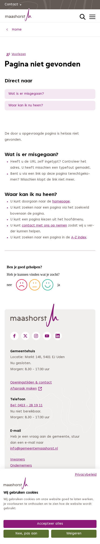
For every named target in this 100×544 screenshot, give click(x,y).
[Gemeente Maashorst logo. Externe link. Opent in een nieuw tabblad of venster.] (15, 483)
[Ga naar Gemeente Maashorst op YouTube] (47, 336)
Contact (11, 4)
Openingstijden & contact (31, 382)
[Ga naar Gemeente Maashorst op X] (25, 336)
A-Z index (78, 237)
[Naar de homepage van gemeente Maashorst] (19, 15)
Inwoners (17, 459)
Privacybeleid (86, 475)
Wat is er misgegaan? (26, 94)
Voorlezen (19, 54)
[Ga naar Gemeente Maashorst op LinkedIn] (57, 336)
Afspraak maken (26, 389)
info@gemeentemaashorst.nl (34, 448)
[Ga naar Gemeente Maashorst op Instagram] (36, 336)
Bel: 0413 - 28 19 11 (26, 405)
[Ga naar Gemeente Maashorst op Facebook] (14, 336)
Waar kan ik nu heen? (25, 105)
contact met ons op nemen (44, 225)
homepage (61, 201)
